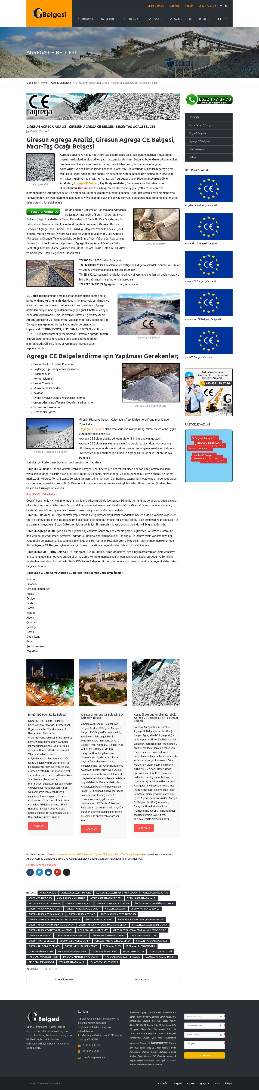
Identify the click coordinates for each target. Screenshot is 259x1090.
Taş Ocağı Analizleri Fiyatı (43, 957)
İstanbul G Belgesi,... (206, 455)
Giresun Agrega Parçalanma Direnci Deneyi (103, 925)
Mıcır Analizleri (112, 946)
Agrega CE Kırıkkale (150, 1017)
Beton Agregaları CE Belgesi (44, 903)
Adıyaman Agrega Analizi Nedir (145, 1012)
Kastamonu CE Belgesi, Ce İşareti (203, 319)
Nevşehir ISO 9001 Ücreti (148, 1060)
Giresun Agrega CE (115, 909)
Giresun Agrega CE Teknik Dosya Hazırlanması (54, 919)
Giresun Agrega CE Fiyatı (82, 914)
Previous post (66, 979)
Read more (38, 826)
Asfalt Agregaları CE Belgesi (106, 898)
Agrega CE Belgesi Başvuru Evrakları (116, 893)
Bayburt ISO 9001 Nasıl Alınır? (159, 1021)
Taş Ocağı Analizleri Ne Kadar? (122, 957)
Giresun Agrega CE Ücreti (99, 919)
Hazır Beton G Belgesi (201, 125)
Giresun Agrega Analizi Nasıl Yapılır (154, 903)
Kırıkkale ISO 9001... (206, 444)
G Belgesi (177, 1083)
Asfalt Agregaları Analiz (71, 898)
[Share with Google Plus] (51, 969)
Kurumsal (174, 5)
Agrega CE (204, 1083)
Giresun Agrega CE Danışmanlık (46, 914)
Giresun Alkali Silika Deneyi (93, 930)
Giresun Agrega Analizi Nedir (45, 909)
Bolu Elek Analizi (156, 1029)
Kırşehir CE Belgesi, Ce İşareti (201, 205)
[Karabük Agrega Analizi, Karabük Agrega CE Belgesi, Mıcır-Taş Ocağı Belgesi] (156, 682)
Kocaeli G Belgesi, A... (199, 475)
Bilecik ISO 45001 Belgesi (141, 1025)
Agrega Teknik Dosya (40, 898)
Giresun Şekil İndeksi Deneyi (75, 941)
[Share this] (41, 969)
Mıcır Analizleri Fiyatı (41, 951)
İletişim (189, 5)
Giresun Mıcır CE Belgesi (42, 941)
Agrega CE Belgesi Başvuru (76, 893)
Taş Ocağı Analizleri (160, 951)
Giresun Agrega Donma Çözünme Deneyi (141, 919)
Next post (140, 979)
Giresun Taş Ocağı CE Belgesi (44, 946)
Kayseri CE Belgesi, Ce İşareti (201, 281)
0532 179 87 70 (207, 5)
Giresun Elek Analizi (40, 935)
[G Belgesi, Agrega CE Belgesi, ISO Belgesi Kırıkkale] (103, 682)
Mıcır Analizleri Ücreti (105, 951)
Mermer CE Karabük (154, 1056)
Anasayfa (194, 117)
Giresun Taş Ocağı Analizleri (152, 941)
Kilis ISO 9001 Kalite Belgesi (41, 864)
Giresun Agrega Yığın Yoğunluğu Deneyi (51, 930)
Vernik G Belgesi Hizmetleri (149, 1064)
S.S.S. (217, 1083)
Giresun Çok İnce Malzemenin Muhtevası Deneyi (139, 930)
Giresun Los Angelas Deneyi (71, 935)
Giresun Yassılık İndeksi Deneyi (81, 946)
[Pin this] (56, 969)
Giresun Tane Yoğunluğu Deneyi (113, 941)
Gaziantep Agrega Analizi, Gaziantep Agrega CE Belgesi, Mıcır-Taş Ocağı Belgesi (96, 854)
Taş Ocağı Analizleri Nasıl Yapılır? (81, 957)
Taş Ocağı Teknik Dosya (41, 962)
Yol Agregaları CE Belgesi (104, 962)
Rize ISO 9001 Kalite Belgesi (41, 494)
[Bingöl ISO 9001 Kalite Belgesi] (50, 682)
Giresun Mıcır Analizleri (143, 935)
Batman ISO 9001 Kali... (215, 464)
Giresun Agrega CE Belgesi (145, 909)
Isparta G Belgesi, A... (204, 447)
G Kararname (157, 1043)
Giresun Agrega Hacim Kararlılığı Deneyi (51, 925)
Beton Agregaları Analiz (141, 898)
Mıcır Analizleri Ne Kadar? (72, 951)
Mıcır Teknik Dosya (133, 951)
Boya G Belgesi (197, 133)
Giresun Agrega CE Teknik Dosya (118, 914)
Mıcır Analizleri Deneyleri (140, 946)
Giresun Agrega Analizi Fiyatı (113, 903)
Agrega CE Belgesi (86, 183)
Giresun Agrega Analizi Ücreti (83, 909)
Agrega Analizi (48, 893)
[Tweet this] (46, 969)
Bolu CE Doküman (162, 1025)
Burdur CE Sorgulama (147, 1033)
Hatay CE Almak (153, 1048)
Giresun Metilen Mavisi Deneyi (108, 935)
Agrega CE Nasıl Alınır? (155, 893)
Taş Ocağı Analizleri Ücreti (160, 957)
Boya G (190, 1083)
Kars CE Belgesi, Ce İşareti (199, 357)
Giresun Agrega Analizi (78, 903)
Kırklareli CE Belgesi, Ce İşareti (201, 243)
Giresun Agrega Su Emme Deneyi (149, 925)
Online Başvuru (155, 5)
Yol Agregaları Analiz (72, 962)
